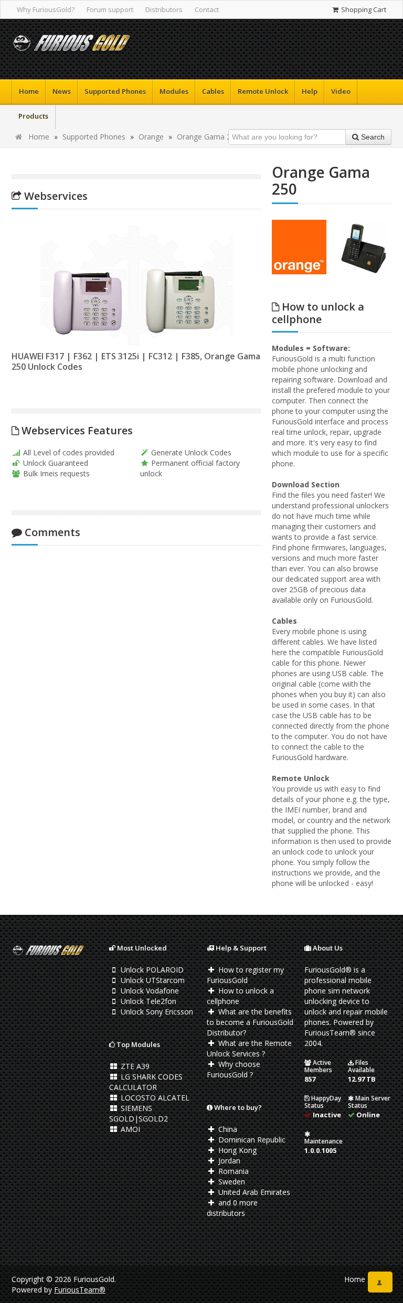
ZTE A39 (134, 1066)
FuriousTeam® (79, 1290)
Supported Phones (115, 91)
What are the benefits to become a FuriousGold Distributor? (250, 1022)
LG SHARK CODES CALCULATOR (146, 1082)
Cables (213, 91)
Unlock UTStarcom (152, 980)
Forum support (110, 9)
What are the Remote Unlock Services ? (249, 1048)
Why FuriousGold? (46, 9)
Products (33, 116)
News (61, 91)
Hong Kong (236, 1150)
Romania (232, 1171)
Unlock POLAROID (151, 970)
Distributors (164, 9)
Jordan (228, 1161)
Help (309, 91)
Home (29, 91)
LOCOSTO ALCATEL (154, 1098)
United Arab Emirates (253, 1192)
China (226, 1129)
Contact (207, 9)
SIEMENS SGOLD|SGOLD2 (138, 1113)
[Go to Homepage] (71, 45)
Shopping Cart (363, 9)
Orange (151, 137)
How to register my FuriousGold (245, 975)
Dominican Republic (250, 1140)
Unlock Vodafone (149, 991)
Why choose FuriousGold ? (233, 1069)
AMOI (129, 1129)
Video (341, 91)
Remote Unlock (263, 91)
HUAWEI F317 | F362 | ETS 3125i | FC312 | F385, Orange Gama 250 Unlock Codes (136, 361)
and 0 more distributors (232, 1208)
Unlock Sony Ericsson (156, 1012)
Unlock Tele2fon (147, 1001)
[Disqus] (136, 692)
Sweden (230, 1182)
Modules (174, 91)
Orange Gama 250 (208, 137)
